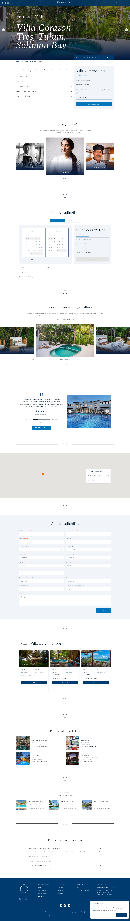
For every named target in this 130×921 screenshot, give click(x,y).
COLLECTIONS (42, 893)
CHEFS (79, 887)
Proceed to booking (92, 259)
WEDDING (60, 893)
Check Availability (33, 687)
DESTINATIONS (42, 890)
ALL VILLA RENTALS (43, 884)
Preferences (109, 915)
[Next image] (126, 29)
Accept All (121, 915)
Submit (103, 610)
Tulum (31, 61)
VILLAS (39, 887)
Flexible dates (72, 220)
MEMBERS (60, 887)
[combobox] (113, 3)
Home (17, 61)
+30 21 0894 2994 (102, 884)
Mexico (26, 61)
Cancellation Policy (67, 912)
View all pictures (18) (65, 359)
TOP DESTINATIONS (83, 890)
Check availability (94, 104)
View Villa (34, 682)
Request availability (41, 428)
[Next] (69, 179)
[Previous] (60, 179)
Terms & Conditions (47, 912)
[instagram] (61, 905)
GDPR (86, 912)
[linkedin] (69, 905)
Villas (22, 61)
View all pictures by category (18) (65, 319)
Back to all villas (83, 75)
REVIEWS (60, 890)
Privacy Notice (57, 912)
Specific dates (57, 220)
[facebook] (65, 905)
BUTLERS (80, 884)
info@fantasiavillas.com (105, 887)
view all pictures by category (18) (87, 57)
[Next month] (64, 231)
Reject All (98, 915)
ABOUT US (41, 897)
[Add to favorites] (106, 475)
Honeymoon (67, 795)
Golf (59, 795)
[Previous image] (3, 29)
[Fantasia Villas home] (4, 3)
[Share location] (108, 475)
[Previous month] (26, 231)
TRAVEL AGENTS (62, 884)
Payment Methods (79, 912)
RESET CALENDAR (65, 259)
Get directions (92, 480)
